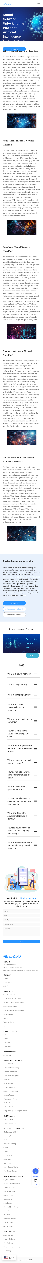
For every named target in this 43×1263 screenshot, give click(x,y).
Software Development (11, 1075)
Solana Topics (8, 1107)
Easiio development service (14, 609)
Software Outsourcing (11, 1068)
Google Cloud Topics (10, 1207)
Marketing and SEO (10, 1132)
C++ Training (8, 1243)
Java (5, 1140)
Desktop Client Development (13, 1003)
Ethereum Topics (9, 1219)
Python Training (9, 1239)
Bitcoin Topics (8, 1222)
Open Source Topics (10, 1167)
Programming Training (11, 1247)
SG (4, 1035)
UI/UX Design (8, 1014)
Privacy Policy (8, 982)
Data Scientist (8, 1083)
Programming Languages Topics (15, 1111)
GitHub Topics (8, 1103)
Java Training (8, 1235)
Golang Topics (8, 1095)
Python (5, 1151)
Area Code (7, 1055)
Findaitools (7, 1046)
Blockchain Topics (9, 1191)
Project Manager (9, 1087)
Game (5, 1018)
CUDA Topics (8, 1195)
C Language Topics (10, 1099)
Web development (10, 1072)
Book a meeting (28, 898)
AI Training (7, 1251)
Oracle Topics (8, 1226)
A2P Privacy (7, 986)
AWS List (6, 1215)
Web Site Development (11, 995)
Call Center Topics (10, 1171)
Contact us (14, 603)
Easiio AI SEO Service (11, 1064)
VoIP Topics (7, 1163)
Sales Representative (11, 1091)
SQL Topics (7, 1203)
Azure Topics (8, 1211)
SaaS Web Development (12, 999)
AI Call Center (8, 1119)
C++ (4, 1026)
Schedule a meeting (14, 615)
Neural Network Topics (11, 1183)
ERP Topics (7, 1155)
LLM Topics (7, 1199)
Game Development (10, 1006)
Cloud (5, 1147)
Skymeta (6, 1042)
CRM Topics (7, 1159)
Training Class (8, 1022)
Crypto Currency (9, 1180)
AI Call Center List (10, 1123)
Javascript (7, 1136)
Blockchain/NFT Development (14, 1010)
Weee (5, 1039)
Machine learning (9, 1144)
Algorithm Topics (9, 1187)
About (5, 978)
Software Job (8, 1079)
